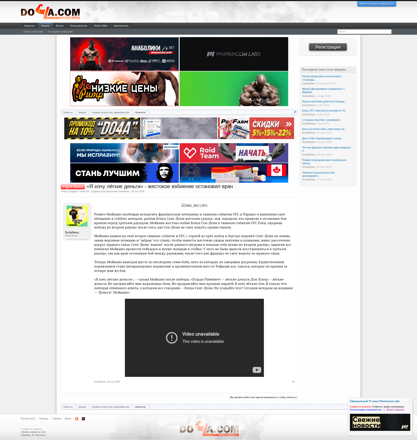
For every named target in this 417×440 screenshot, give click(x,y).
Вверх (68, 418)
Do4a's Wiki (100, 25)
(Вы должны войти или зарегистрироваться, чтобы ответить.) (264, 397)
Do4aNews (124, 191)
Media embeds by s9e (33, 432)
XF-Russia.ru (39, 435)
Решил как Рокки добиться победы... (324, 101)
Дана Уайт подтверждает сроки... (322, 138)
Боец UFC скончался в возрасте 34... (324, 110)
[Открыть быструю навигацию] (294, 112)
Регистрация (328, 47)
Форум (45, 25)
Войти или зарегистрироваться (377, 3)
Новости (84, 191)
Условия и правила (31, 429)
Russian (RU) (28, 418)
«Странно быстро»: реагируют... (322, 119)
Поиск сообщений (33, 31)
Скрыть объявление (409, 400)
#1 (293, 381)
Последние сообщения (60, 31)
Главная (56, 418)
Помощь (43, 418)
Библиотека (121, 25)
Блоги (59, 25)
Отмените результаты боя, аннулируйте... (318, 174)
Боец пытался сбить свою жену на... (324, 129)
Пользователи (78, 25)
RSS (76, 418)
